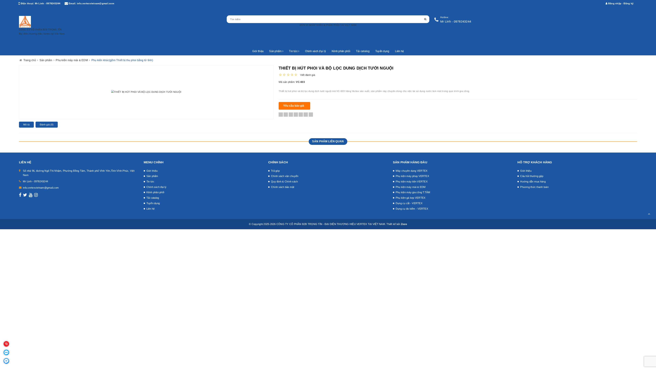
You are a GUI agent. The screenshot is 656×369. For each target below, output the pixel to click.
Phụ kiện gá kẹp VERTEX (411, 197)
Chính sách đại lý (315, 51)
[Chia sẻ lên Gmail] (301, 114)
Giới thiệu (258, 51)
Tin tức (293, 51)
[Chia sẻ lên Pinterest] (296, 114)
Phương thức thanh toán (534, 187)
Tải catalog (363, 51)
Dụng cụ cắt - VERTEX (409, 203)
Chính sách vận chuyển (284, 176)
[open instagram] (36, 195)
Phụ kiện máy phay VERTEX (412, 176)
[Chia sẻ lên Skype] (306, 114)
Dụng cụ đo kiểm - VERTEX (412, 208)
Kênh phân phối (341, 51)
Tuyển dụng (382, 51)
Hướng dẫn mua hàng (533, 181)
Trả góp (275, 170)
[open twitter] (25, 195)
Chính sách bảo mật (282, 187)
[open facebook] (20, 195)
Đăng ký (628, 3)
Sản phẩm (275, 51)
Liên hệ (399, 51)
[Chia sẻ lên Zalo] (311, 114)
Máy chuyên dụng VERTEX (412, 170)
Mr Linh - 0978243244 (47, 3)
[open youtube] (30, 195)
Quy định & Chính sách (284, 181)
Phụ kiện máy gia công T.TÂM (413, 192)
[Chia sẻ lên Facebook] (281, 114)
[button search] (425, 19)
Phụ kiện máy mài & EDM (411, 187)
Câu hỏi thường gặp (531, 176)
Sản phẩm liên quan (328, 141)
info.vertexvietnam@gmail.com (95, 3)
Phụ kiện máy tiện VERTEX (412, 181)
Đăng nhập (614, 3)
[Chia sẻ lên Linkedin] (291, 114)
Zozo (404, 224)
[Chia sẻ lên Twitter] (286, 114)
